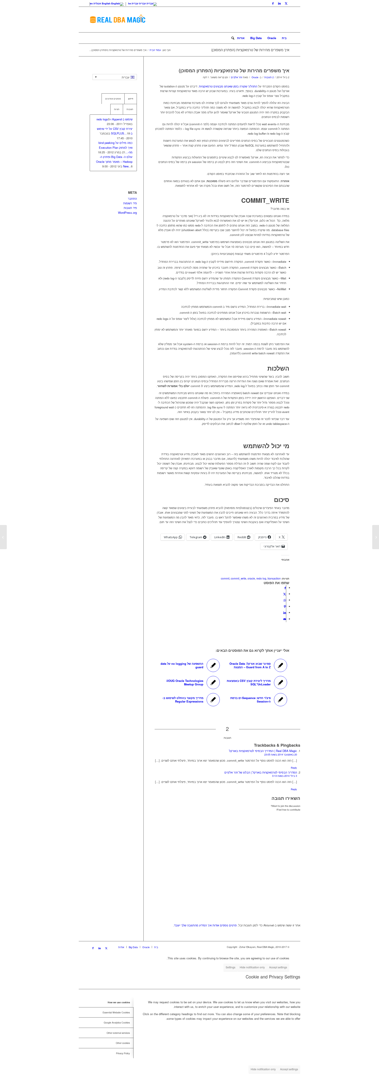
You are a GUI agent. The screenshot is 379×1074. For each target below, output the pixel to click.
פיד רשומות (130, 203)
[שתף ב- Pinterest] (285, 606)
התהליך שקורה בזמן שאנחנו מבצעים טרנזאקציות (228, 86)
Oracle (255, 77)
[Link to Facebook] (273, 3)
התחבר (132, 198)
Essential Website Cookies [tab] (116, 1012)
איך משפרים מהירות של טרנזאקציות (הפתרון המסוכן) (250, 49)
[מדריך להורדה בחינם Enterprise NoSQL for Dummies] (375, 537)
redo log (261, 578)
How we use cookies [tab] (119, 1002)
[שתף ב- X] (284, 594)
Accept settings (278, 967)
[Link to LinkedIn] (279, 3)
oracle (251, 578)
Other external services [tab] (118, 1032)
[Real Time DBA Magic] (117, 19)
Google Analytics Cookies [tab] (117, 1022)
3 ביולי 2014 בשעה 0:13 (284, 775)
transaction (274, 578)
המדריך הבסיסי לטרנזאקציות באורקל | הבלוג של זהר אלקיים (260, 772)
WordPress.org (127, 212)
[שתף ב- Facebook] (285, 588)
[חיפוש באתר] (231, 38)
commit (225, 578)
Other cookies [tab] (123, 1043)
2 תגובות (269, 77)
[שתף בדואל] (284, 619)
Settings (230, 967)
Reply (294, 767)
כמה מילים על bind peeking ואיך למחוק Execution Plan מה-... (115, 147)
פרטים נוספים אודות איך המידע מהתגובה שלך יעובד (205, 925)
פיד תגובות (130, 208)
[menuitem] (284, 38)
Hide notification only (252, 967)
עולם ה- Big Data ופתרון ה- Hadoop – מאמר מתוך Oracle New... (114, 161)
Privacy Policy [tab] (123, 1053)
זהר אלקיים (236, 77)
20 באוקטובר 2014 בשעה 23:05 (280, 754)
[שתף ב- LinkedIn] (284, 612)
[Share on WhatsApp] (285, 600)
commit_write (238, 578)
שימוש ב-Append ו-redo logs (114, 119)
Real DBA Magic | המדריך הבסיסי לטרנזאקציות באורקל (263, 751)
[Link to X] (286, 3)
